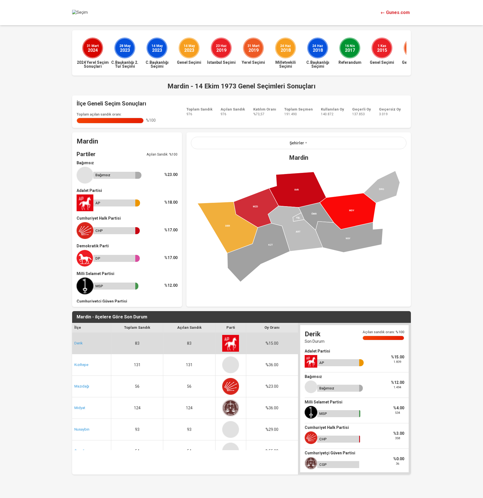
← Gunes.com (395, 12)
